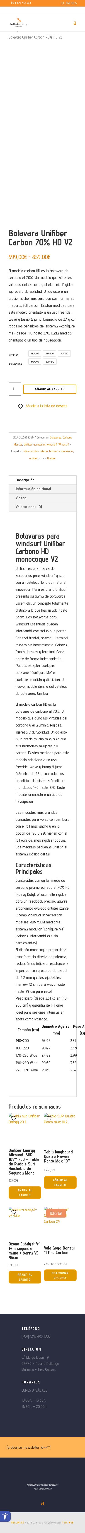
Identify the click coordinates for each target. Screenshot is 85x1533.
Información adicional (33, 488)
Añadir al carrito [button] (25, 1192)
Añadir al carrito (50, 389)
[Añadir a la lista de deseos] (14, 1118)
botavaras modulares (61, 451)
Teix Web (68, 1522)
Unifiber (51, 458)
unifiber (33, 458)
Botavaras (55, 437)
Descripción (25, 479)
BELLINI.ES (17, 1522)
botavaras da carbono (35, 451)
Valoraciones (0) (29, 506)
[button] (5, 1516)
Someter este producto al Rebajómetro (44, 413)
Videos (21, 497)
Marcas (18, 444)
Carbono (67, 437)
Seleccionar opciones (60, 1275)
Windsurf (63, 444)
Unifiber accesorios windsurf (40, 444)
